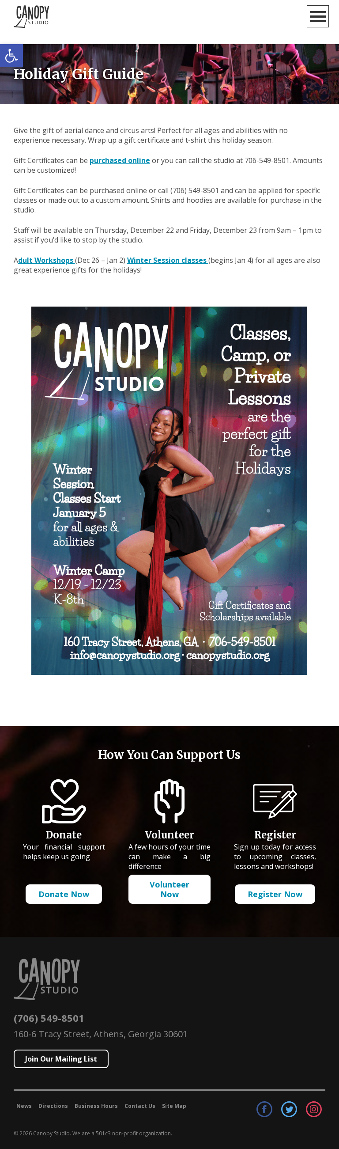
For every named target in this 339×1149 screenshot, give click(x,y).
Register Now (275, 894)
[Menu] (318, 16)
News (24, 1106)
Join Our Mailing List (61, 1059)
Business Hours (96, 1106)
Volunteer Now (169, 889)
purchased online (120, 160)
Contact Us (139, 1106)
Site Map (174, 1106)
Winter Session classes (167, 260)
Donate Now (63, 894)
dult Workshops (46, 260)
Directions (53, 1106)
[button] (11, 55)
